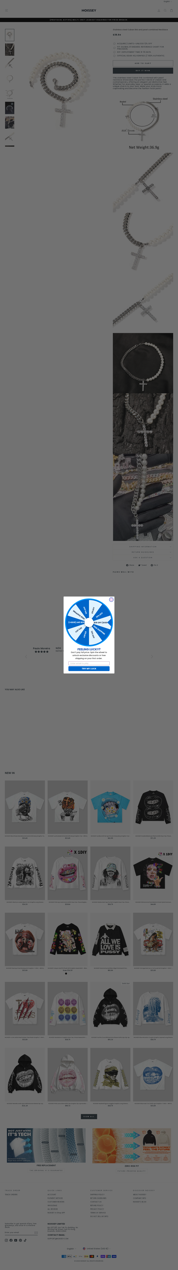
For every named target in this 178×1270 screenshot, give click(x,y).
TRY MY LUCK (89, 668)
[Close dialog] (111, 599)
